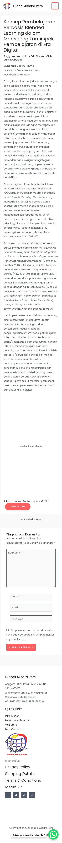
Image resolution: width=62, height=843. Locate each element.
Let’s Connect (13, 729)
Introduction (12, 716)
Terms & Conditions (23, 780)
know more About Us (17, 720)
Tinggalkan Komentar (16, 56)
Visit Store (11, 724)
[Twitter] (16, 795)
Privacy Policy (17, 766)
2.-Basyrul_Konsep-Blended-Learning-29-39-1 (26, 501)
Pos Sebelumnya (31, 519)
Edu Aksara (37, 56)
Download (18, 506)
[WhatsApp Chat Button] (53, 834)
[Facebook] (8, 795)
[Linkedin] (32, 795)
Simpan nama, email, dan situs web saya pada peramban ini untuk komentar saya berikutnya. (30, 635)
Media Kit (13, 787)
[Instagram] (24, 795)
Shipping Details (20, 773)
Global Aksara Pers (28, 6)
